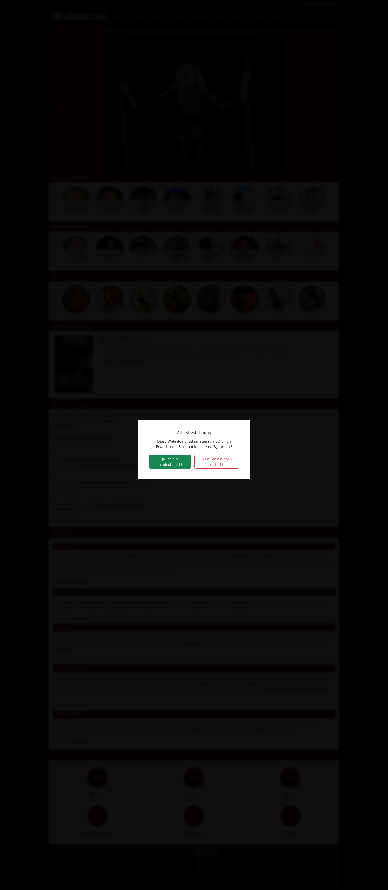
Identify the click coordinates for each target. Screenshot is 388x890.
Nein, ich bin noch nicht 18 (217, 462)
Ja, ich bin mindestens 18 (169, 462)
